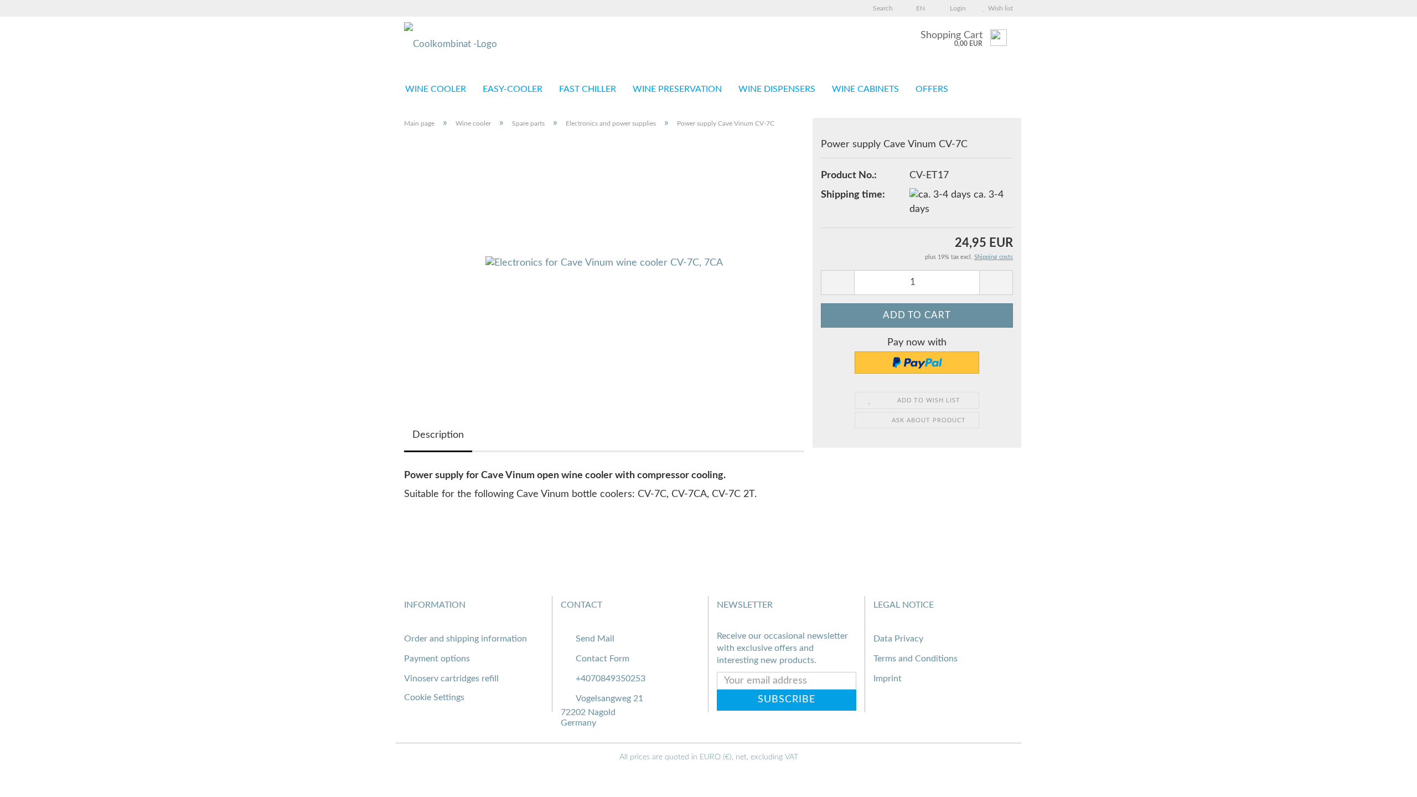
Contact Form (602, 658)
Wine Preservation (677, 89)
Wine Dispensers (776, 89)
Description (438, 435)
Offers (932, 89)
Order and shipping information (465, 638)
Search (882, 8)
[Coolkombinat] (526, 44)
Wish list (999, 8)
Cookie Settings (434, 697)
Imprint (887, 678)
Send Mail (595, 638)
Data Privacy (898, 638)
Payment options (437, 658)
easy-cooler (512, 89)
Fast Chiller (587, 89)
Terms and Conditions (915, 658)
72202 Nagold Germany (588, 717)
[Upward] (1386, 780)
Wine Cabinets (865, 89)
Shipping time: (853, 195)
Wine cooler (435, 89)
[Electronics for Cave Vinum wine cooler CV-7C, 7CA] (604, 263)
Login (956, 8)
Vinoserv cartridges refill (451, 678)
